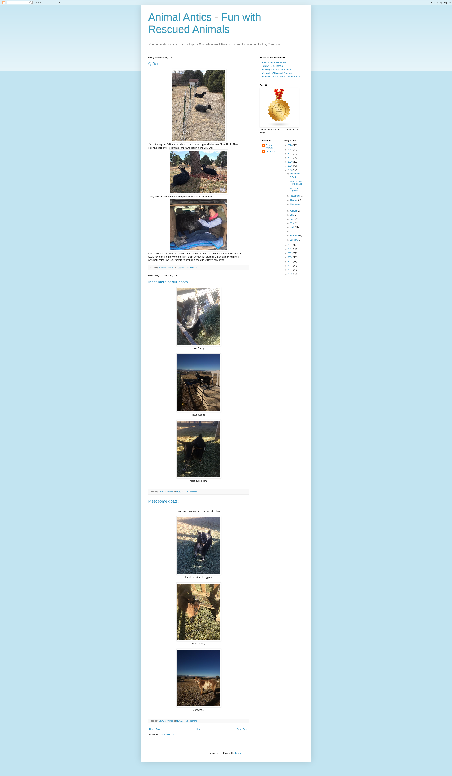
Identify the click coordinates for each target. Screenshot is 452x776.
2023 (290, 149)
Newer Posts (155, 729)
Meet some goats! (163, 501)
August (293, 211)
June (292, 219)
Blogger (239, 753)
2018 (290, 170)
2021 (290, 157)
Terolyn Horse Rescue (273, 66)
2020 (290, 162)
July (292, 215)
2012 (290, 265)
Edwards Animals (270, 146)
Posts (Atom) (167, 734)
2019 (290, 166)
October (294, 200)
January (294, 240)
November (295, 196)
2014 (290, 257)
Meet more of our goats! (168, 282)
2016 (290, 249)
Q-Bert (154, 64)
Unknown (270, 151)
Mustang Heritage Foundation (276, 69)
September (295, 204)
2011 (290, 270)
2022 (290, 153)
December (295, 173)
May (292, 223)
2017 (290, 245)
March (293, 231)
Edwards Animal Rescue (274, 62)
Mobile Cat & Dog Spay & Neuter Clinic (281, 77)
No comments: (193, 268)
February (294, 235)
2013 (290, 261)
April (292, 227)
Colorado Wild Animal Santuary (277, 73)
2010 (290, 274)
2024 (290, 145)
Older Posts (242, 729)
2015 (290, 253)
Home (199, 729)
